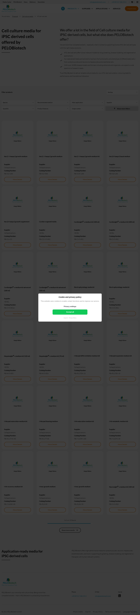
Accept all (70, 312)
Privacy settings (70, 306)
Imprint (66, 318)
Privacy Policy (72, 318)
